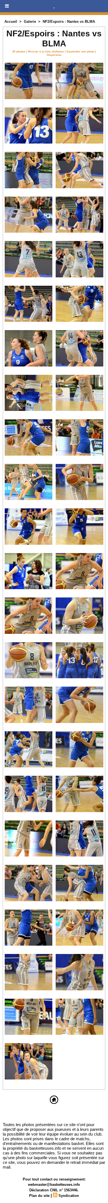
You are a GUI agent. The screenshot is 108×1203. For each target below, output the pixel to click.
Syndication (68, 1196)
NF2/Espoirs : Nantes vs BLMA (69, 21)
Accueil (10, 21)
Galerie (30, 21)
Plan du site (39, 1196)
